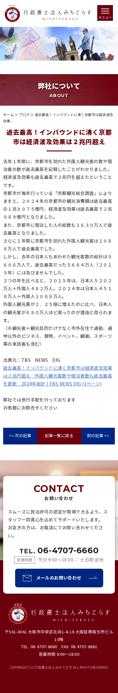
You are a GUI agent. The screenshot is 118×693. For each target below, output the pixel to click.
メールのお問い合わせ (58, 578)
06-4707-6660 (59, 550)
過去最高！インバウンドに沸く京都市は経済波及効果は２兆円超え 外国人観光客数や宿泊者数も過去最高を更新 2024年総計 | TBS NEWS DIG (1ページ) (57, 376)
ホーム (8, 115)
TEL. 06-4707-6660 (39, 646)
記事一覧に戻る (59, 435)
